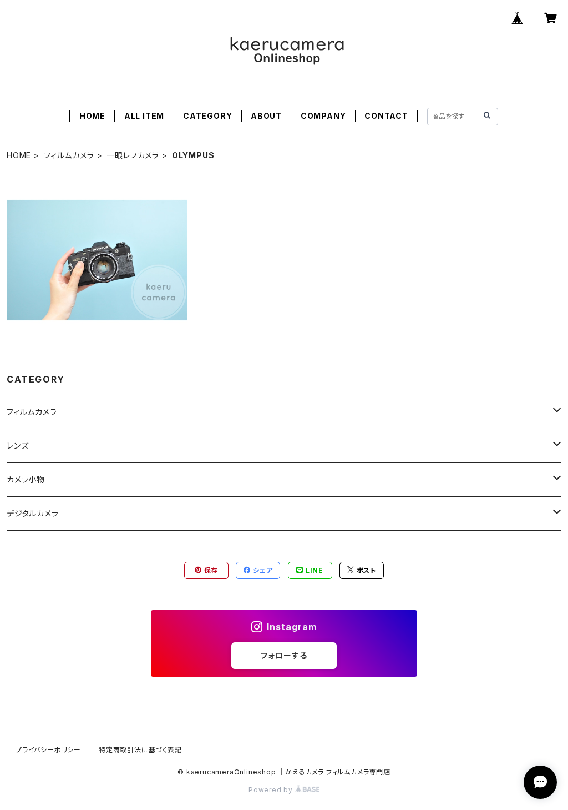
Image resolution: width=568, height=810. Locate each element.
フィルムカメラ (69, 155)
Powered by (271, 790)
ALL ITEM (144, 115)
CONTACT (386, 115)
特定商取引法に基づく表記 (140, 750)
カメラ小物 (26, 479)
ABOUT (266, 115)
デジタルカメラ (33, 513)
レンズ (17, 445)
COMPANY (323, 115)
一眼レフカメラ (132, 155)
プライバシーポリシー (48, 750)
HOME (92, 115)
